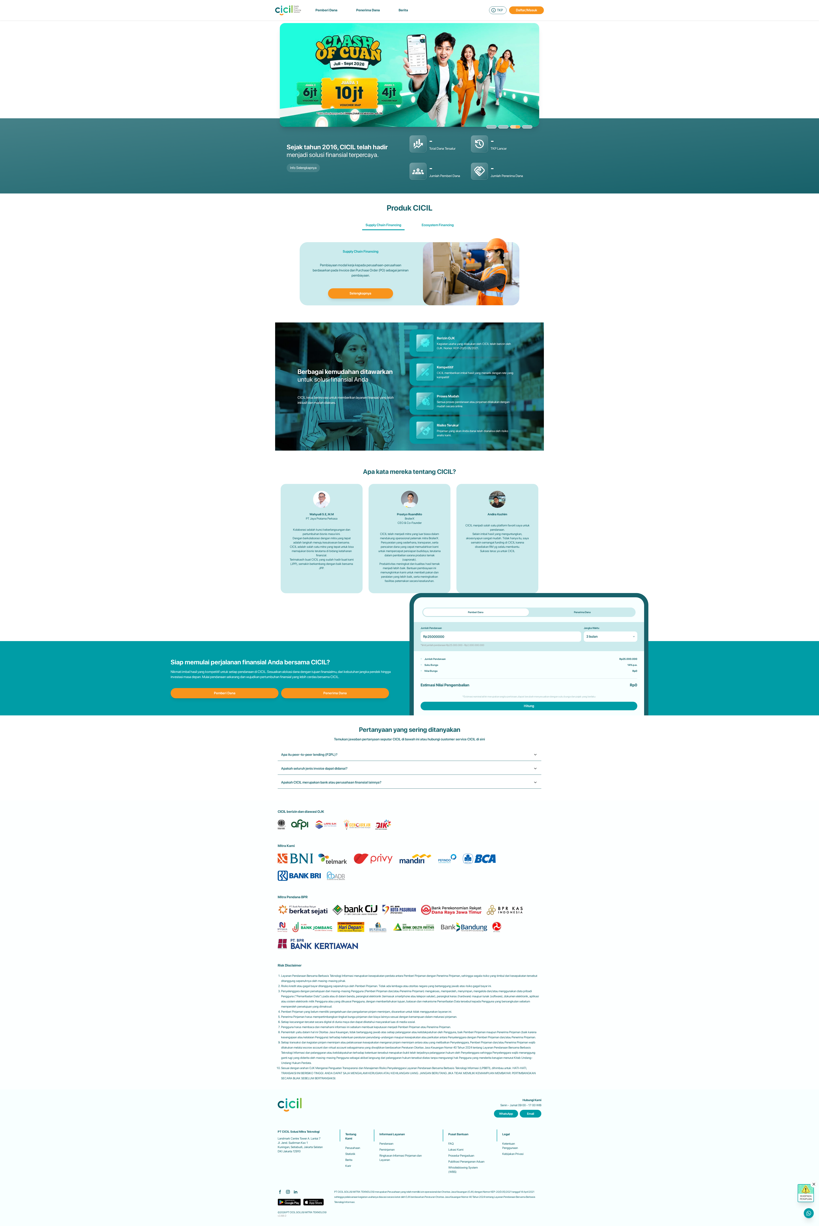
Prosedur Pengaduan (461, 1155)
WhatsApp (506, 1113)
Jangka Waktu (591, 628)
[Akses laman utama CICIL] (288, 10)
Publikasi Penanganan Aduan (466, 1161)
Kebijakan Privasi (513, 1154)
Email (530, 1113)
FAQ (451, 1143)
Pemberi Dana (224, 693)
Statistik (350, 1154)
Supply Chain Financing (383, 225)
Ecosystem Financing (438, 225)
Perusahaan (352, 1148)
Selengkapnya (360, 293)
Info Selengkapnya (303, 168)
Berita (348, 1160)
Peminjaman (387, 1149)
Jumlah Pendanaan (431, 628)
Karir (348, 1165)
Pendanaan (386, 1143)
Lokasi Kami (455, 1149)
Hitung (529, 706)
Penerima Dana (335, 693)
